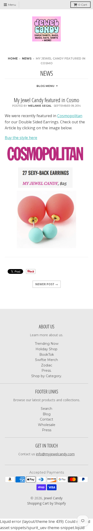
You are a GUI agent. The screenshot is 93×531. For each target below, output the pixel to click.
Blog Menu (45, 86)
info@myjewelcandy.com (55, 454)
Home (13, 58)
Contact (46, 419)
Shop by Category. (46, 376)
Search (46, 408)
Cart (82, 4)
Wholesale (46, 425)
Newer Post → (46, 284)
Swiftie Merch (46, 360)
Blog (47, 414)
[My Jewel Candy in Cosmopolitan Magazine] (46, 198)
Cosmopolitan (69, 115)
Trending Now (46, 343)
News (26, 58)
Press (46, 430)
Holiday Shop (46, 349)
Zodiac (46, 365)
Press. (46, 370)
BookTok (46, 354)
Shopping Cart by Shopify (46, 503)
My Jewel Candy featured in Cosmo (46, 100)
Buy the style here (21, 137)
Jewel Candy (53, 498)
